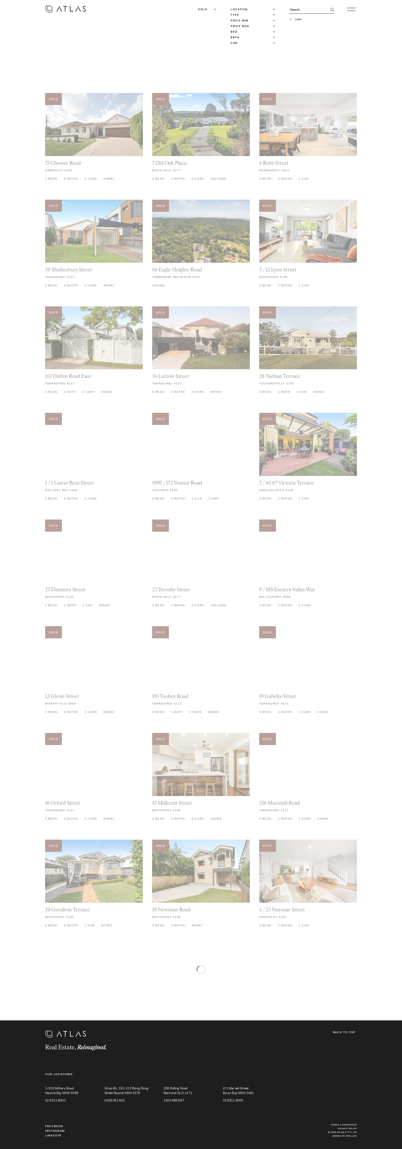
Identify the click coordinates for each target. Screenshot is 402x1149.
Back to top (344, 1032)
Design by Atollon (344, 1136)
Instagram (55, 1131)
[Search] (332, 10)
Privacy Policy (347, 1128)
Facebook (54, 1126)
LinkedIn (53, 1135)
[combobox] (198, 9)
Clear (298, 19)
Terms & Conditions (344, 1124)
